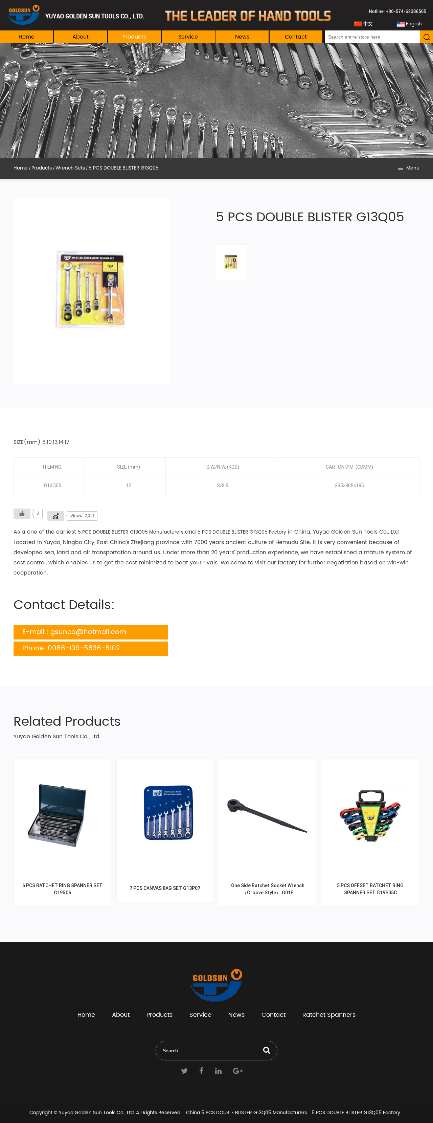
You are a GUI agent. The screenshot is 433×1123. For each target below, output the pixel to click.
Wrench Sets (70, 168)
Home (27, 36)
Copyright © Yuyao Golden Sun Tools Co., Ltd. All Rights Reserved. (105, 1113)
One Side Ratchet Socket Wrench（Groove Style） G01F (267, 889)
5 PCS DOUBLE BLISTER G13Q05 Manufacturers (130, 532)
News (242, 36)
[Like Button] (22, 514)
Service (188, 36)
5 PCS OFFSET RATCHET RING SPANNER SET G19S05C (370, 889)
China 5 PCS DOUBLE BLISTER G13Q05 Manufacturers (246, 1113)
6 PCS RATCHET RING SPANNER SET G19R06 (62, 889)
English (414, 24)
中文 (368, 24)
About (80, 36)
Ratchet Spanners (329, 1015)
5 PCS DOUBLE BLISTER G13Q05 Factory (242, 532)
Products (134, 36)
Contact (296, 36)
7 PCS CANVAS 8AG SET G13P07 (165, 888)
